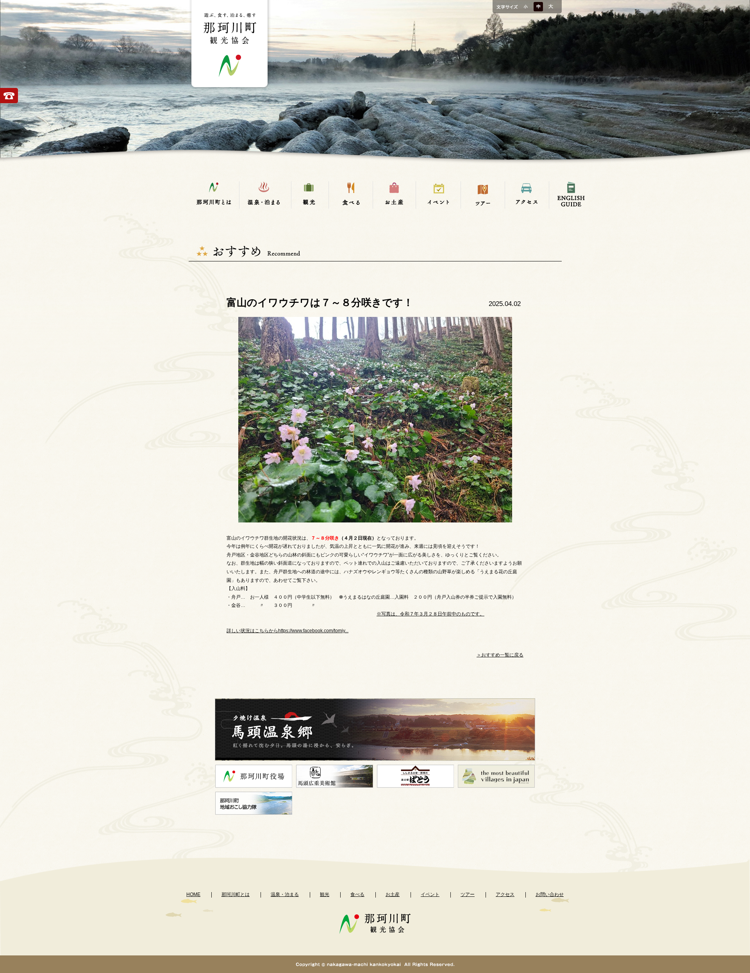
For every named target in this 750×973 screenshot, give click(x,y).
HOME (193, 894)
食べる (357, 894)
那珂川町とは (235, 894)
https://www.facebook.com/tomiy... (313, 630)
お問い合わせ (550, 894)
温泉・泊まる (285, 894)
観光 (324, 894)
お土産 (393, 894)
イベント (430, 894)
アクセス (505, 894)
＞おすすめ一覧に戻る (500, 655)
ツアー (468, 894)
